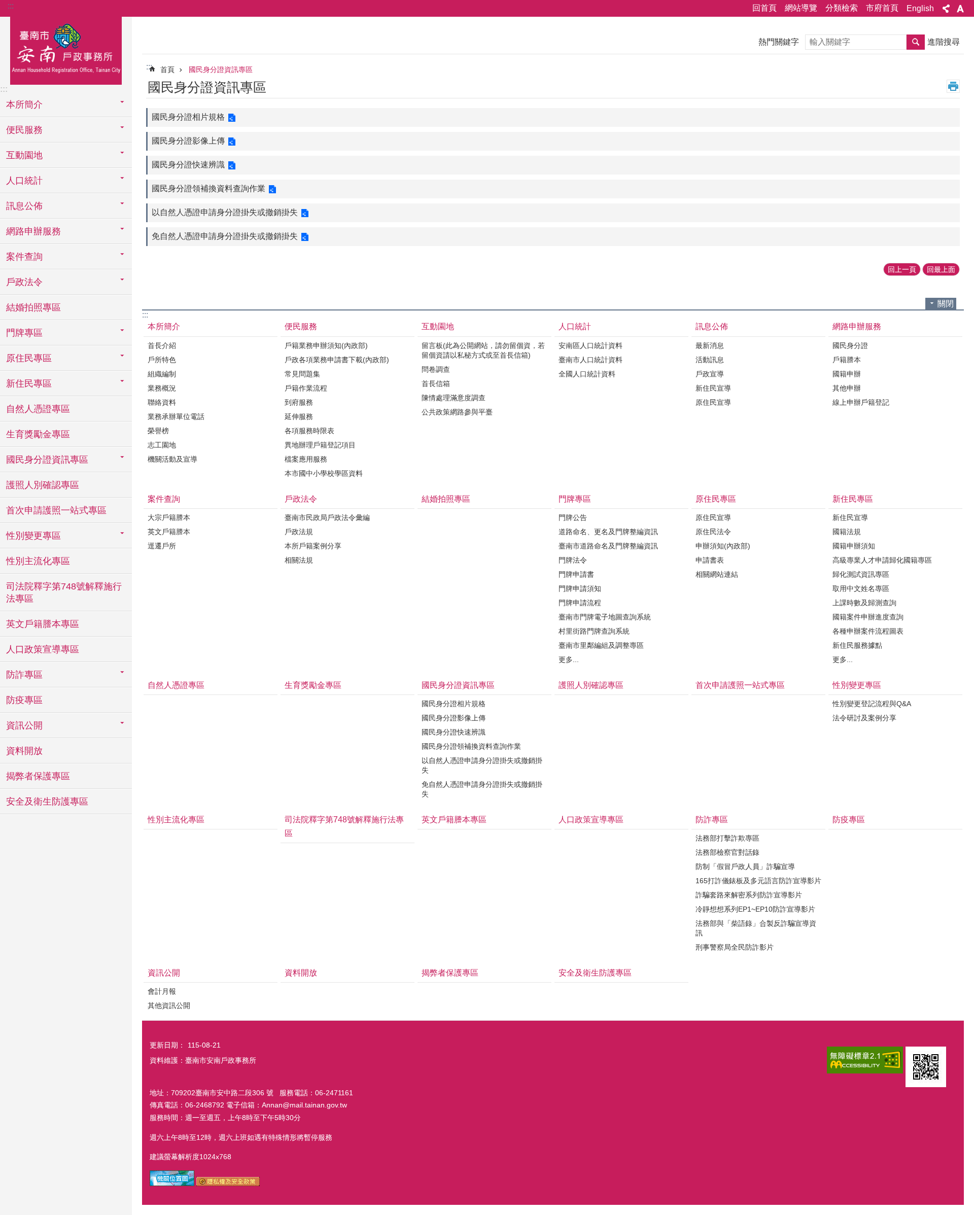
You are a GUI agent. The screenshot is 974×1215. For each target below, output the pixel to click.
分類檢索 (841, 8)
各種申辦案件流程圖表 (867, 631)
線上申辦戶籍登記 (860, 402)
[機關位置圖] (172, 1183)
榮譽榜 (158, 431)
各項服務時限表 (309, 431)
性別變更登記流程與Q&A (871, 704)
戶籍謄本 (846, 360)
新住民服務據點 (857, 645)
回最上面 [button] (941, 269)
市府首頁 (882, 8)
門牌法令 (573, 560)
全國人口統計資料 (587, 374)
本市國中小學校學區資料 (324, 473)
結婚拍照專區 (33, 307)
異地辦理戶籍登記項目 (320, 445)
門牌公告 (573, 517)
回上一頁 (902, 269)
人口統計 (575, 326)
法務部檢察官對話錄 (727, 852)
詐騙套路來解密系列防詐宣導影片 (748, 895)
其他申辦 (846, 388)
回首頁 (764, 8)
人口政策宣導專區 (42, 649)
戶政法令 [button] (24, 282)
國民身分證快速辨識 (188, 164)
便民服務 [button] (24, 130)
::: (11, 6)
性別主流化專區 (38, 561)
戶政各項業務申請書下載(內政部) (337, 360)
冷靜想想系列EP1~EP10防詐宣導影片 (755, 909)
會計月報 (162, 991)
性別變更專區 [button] (33, 536)
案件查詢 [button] (24, 257)
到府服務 (299, 402)
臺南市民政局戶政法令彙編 (327, 517)
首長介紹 (162, 345)
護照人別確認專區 (42, 485)
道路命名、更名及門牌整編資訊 (608, 532)
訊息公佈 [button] (24, 206)
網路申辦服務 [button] (33, 231)
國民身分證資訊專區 (221, 69)
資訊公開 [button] (24, 725)
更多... (569, 659)
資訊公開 (164, 972)
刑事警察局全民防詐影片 (734, 947)
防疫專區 (24, 700)
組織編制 (162, 374)
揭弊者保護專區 (38, 776)
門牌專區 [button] (24, 333)
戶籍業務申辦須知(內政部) (326, 345)
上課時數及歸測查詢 (864, 603)
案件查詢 (164, 499)
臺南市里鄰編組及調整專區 (601, 645)
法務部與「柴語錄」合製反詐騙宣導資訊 (755, 928)
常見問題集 (302, 374)
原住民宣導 (713, 402)
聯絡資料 (162, 402)
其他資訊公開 (169, 1005)
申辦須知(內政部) (722, 546)
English (920, 8)
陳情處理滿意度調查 (453, 398)
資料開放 (24, 751)
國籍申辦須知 (853, 546)
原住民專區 (715, 499)
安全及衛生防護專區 (47, 801)
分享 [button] (946, 9)
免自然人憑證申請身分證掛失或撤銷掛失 (225, 236)
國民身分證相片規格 (188, 117)
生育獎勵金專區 (38, 434)
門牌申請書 (576, 574)
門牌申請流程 (580, 603)
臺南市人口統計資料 (590, 360)
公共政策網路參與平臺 (457, 412)
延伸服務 (299, 416)
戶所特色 (162, 360)
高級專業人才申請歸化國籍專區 (882, 560)
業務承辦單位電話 (176, 416)
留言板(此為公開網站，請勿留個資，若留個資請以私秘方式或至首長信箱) (483, 350)
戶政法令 (301, 499)
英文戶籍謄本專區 (42, 624)
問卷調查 (436, 369)
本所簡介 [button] (24, 104)
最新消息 (709, 345)
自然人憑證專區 (38, 409)
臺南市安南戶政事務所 (66, 49)
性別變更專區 (856, 685)
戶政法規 (299, 532)
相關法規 (299, 560)
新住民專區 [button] (29, 383)
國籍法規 (846, 532)
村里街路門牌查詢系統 (594, 631)
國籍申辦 (846, 374)
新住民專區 (852, 499)
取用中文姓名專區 (860, 588)
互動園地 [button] (24, 155)
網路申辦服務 (856, 326)
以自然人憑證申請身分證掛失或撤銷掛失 (225, 212)
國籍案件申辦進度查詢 (867, 617)
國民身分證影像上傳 (188, 140)
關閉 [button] (945, 303)
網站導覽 (801, 8)
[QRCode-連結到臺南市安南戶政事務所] (926, 1067)
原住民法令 (713, 532)
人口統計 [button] (24, 181)
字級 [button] (960, 9)
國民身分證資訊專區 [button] (47, 460)
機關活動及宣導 (172, 459)
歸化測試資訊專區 (860, 574)
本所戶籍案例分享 (313, 546)
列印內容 (953, 86)
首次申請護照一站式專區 (56, 510)
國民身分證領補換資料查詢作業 (208, 188)
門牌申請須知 (580, 588)
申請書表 (709, 560)
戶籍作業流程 (306, 388)
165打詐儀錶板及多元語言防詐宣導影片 (758, 881)
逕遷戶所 (162, 546)
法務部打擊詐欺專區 (727, 838)
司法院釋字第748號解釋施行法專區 (64, 592)
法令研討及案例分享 (864, 718)
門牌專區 (575, 499)
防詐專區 (711, 819)
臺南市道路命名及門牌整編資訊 (608, 546)
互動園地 (438, 326)
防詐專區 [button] (24, 675)
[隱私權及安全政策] (228, 1183)
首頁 (167, 69)
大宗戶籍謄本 (169, 517)
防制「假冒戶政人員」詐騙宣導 (745, 866)
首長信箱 (436, 383)
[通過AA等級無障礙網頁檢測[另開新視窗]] (865, 1060)
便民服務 (301, 326)
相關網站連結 (716, 574)
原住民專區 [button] (29, 358)
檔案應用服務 (306, 459)
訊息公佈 (711, 326)
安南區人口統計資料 (590, 345)
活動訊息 (709, 360)
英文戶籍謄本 (169, 532)
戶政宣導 (709, 374)
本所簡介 (164, 326)
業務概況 (162, 388)
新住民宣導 (713, 388)
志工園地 (162, 445)
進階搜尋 (943, 42)
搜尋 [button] (916, 42)
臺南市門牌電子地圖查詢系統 (605, 617)
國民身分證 (850, 345)
